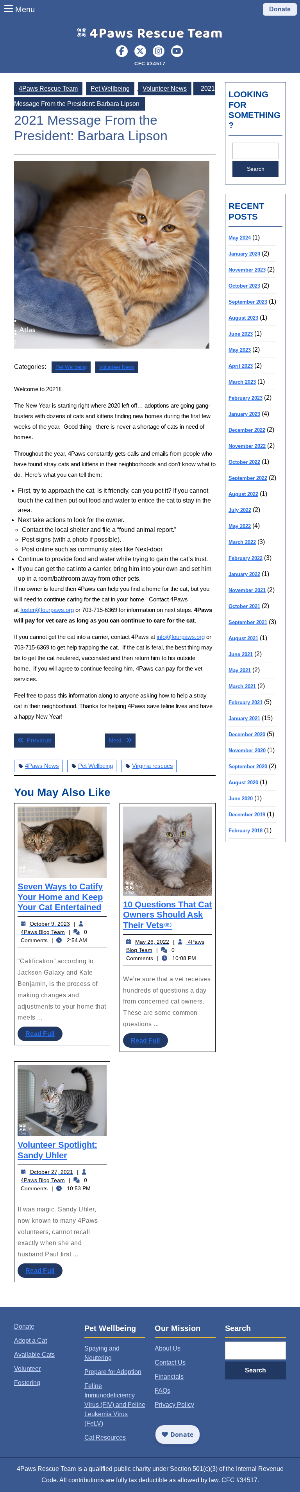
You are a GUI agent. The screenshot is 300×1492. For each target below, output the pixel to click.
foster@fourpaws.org (47, 609)
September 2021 (248, 622)
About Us (167, 1348)
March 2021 (242, 686)
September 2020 (248, 766)
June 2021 (241, 654)
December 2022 (247, 430)
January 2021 (244, 718)
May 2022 (240, 526)
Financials (169, 1376)
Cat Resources (105, 1437)
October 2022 (244, 462)
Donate (280, 9)
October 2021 (244, 606)
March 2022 (242, 542)
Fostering (27, 1382)
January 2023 (244, 414)
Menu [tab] (25, 9)
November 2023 (247, 270)
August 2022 (243, 494)
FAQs (162, 1390)
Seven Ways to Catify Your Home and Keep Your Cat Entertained (60, 897)
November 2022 (247, 446)
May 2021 (240, 670)
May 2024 (240, 238)
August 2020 (243, 782)
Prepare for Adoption (112, 1372)
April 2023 (241, 366)
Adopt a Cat (30, 1340)
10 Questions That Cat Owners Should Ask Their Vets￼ (167, 915)
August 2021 (243, 638)
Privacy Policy (174, 1404)
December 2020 (247, 734)
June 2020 (241, 798)
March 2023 (242, 382)
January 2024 (244, 254)
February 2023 (245, 398)
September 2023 (248, 302)
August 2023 (243, 318)
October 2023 (244, 286)
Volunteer (27, 1368)
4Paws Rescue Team (156, 33)
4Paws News (42, 765)
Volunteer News (165, 88)
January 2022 (244, 574)
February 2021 (245, 702)
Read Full (43, 1035)
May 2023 (240, 350)
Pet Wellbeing (110, 88)
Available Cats (34, 1354)
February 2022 (245, 558)
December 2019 (247, 815)
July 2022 (240, 510)
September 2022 (248, 478)
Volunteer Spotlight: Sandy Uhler (57, 1150)
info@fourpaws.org (181, 636)
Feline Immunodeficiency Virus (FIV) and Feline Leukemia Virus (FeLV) (114, 1405)
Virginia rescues (152, 765)
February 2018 (245, 831)
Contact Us (170, 1362)
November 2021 (247, 590)
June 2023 (241, 334)
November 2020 (247, 750)
